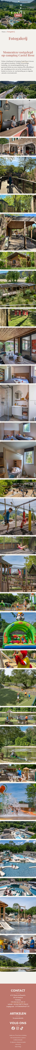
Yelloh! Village (18, 1046)
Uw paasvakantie (18, 1018)
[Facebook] (13, 1028)
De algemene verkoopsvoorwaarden (18, 1042)
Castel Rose (24, 61)
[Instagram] (17, 1028)
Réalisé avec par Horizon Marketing (18, 1035)
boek (18, 15)
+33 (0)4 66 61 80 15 (18, 1002)
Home (3, 32)
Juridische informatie (18, 1040)
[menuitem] (22, 2)
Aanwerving (18, 1044)
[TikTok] (21, 1028)
